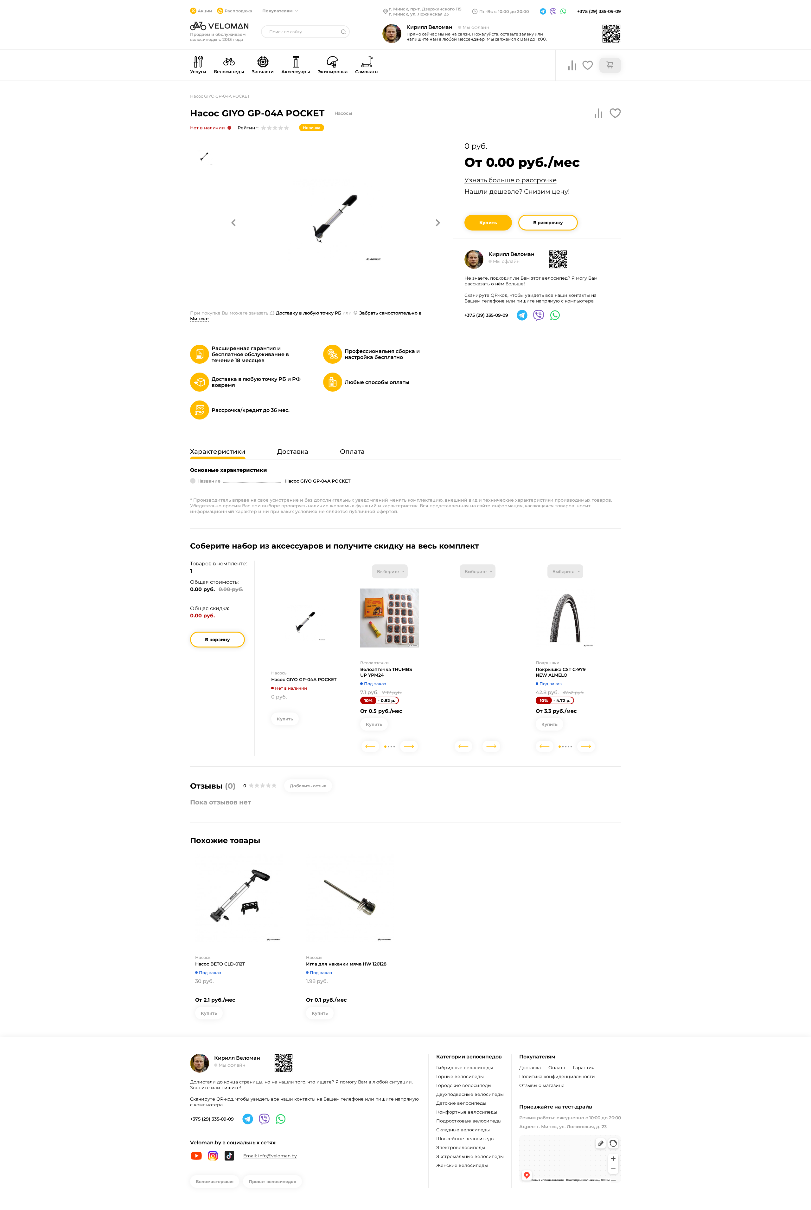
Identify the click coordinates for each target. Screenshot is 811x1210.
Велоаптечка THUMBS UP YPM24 (386, 672)
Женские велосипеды (462, 1165)
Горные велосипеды (460, 1076)
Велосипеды (229, 72)
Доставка (530, 1067)
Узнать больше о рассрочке (510, 180)
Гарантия (583, 1067)
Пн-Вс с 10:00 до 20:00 (504, 11)
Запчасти (263, 72)
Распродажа (238, 10)
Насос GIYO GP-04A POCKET (303, 679)
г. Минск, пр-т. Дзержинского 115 (425, 8)
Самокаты (367, 72)
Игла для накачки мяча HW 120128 (346, 964)
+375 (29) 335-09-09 (599, 11)
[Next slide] (409, 746)
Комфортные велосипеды (466, 1112)
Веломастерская (214, 1181)
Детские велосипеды (461, 1103)
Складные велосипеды (463, 1130)
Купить (488, 222)
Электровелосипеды (460, 1147)
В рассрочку (548, 222)
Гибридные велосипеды (464, 1067)
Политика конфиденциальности (557, 1076)
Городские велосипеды (463, 1085)
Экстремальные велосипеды (470, 1156)
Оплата (556, 1067)
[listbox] (390, 571)
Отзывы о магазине (542, 1085)
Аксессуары (295, 72)
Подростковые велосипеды (468, 1121)
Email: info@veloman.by (270, 1156)
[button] (233, 223)
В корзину (217, 639)
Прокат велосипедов (272, 1181)
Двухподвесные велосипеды (470, 1094)
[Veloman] (219, 26)
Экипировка (333, 72)
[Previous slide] (370, 746)
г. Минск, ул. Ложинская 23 (419, 13)
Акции (205, 10)
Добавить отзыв (308, 785)
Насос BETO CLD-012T (220, 964)
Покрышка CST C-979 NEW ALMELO (561, 672)
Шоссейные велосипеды (465, 1139)
